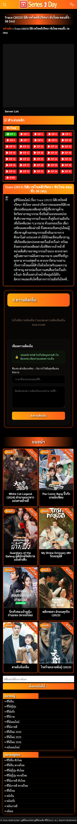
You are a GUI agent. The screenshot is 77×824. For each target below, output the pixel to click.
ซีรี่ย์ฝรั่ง (10, 711)
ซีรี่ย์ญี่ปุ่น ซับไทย (15, 770)
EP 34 (53, 171)
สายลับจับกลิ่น (20, 667)
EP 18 (39, 152)
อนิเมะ (9, 811)
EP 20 (67, 152)
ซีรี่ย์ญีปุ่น (11, 706)
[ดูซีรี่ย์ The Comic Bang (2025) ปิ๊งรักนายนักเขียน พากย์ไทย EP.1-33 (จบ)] (56, 469)
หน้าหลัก (7, 28)
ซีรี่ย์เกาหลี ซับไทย (15, 780)
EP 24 (53, 159)
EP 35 (67, 171)
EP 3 (40, 134)
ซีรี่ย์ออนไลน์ (12, 721)
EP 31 (11, 171)
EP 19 (53, 152)
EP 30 (67, 165)
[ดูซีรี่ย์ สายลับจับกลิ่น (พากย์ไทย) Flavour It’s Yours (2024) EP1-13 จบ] (20, 642)
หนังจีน (10, 795)
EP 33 (39, 171)
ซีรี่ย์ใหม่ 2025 (13, 737)
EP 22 (25, 159)
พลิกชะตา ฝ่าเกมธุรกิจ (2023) (56, 613)
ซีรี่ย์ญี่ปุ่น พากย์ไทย (16, 775)
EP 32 (25, 171)
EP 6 (12, 140)
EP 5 (67, 134)
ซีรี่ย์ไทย (10, 790)
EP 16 (11, 152)
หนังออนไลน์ (13, 747)
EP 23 (39, 159)
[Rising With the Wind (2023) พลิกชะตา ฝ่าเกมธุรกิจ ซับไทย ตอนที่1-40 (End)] (56, 587)
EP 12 (25, 146)
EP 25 (67, 159)
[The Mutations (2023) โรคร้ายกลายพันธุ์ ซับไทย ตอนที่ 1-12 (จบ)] (56, 642)
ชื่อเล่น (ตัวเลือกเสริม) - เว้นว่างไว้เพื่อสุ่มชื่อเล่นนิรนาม (35, 370)
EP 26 (11, 165)
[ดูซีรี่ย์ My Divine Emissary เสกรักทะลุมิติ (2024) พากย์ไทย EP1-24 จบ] (56, 528)
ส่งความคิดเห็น (38, 415)
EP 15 (67, 146)
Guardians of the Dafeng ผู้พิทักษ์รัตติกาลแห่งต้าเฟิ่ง (20, 556)
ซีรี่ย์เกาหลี (11, 726)
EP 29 (53, 165)
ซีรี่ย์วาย (10, 716)
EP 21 (11, 159)
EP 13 (39, 146)
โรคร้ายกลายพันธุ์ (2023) (56, 667)
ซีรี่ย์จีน (10, 701)
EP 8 (40, 140)
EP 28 (39, 165)
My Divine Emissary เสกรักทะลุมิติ (56, 554)
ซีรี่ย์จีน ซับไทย (14, 760)
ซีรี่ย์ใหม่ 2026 (13, 742)
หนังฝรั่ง (10, 800)
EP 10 (67, 140)
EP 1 (12, 134)
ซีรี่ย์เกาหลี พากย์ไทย (17, 785)
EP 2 (26, 134)
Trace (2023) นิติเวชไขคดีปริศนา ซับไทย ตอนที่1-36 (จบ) (38, 19)
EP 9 (54, 140)
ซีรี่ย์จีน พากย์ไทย (15, 765)
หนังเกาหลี (11, 806)
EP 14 (53, 146)
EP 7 (26, 140)
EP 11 (12, 146)
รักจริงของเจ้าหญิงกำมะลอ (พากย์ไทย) (20, 613)
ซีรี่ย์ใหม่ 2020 (13, 731)
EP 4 (54, 134)
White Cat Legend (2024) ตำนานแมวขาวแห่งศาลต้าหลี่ (20, 497)
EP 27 (25, 165)
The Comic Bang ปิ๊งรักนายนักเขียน (56, 495)
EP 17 (25, 152)
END (12, 177)
